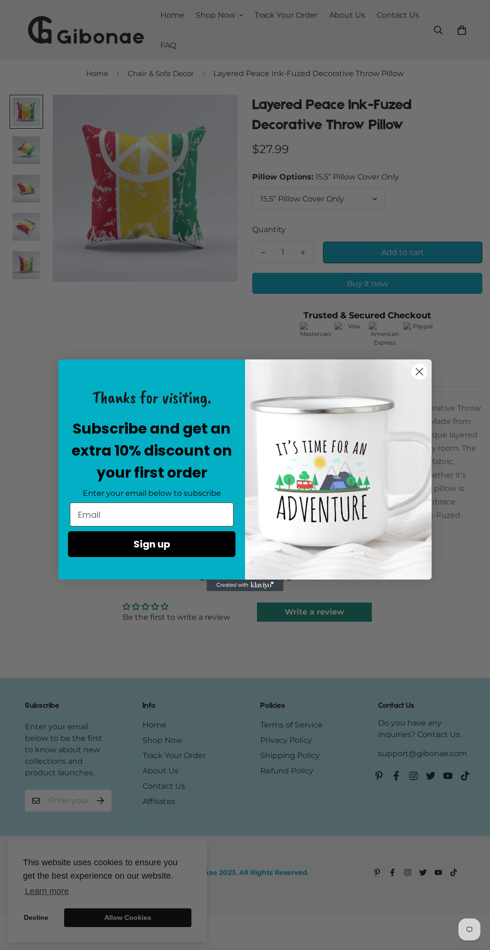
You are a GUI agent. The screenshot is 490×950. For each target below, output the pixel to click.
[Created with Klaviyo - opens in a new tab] (245, 585)
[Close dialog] (419, 371)
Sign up (152, 544)
